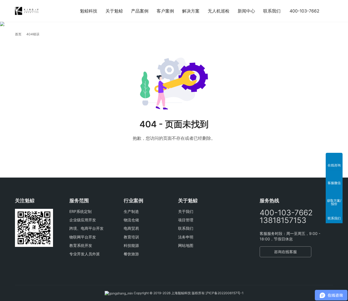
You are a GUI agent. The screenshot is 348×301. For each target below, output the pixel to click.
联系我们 (272, 11)
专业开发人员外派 (84, 254)
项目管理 (185, 220)
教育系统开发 (80, 245)
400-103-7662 (304, 11)
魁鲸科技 (88, 11)
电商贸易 (131, 228)
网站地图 (185, 245)
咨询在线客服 (285, 251)
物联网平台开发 (82, 237)
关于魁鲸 (114, 11)
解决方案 (191, 11)
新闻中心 (246, 11)
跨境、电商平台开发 (86, 228)
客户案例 (165, 11)
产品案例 (139, 11)
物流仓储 (131, 220)
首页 (18, 34)
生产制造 (131, 211)
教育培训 (131, 237)
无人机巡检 (218, 11)
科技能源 (131, 245)
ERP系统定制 (80, 211)
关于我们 (185, 211)
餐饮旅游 (131, 254)
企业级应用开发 (82, 220)
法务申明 (185, 237)
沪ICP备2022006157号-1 (225, 293)
